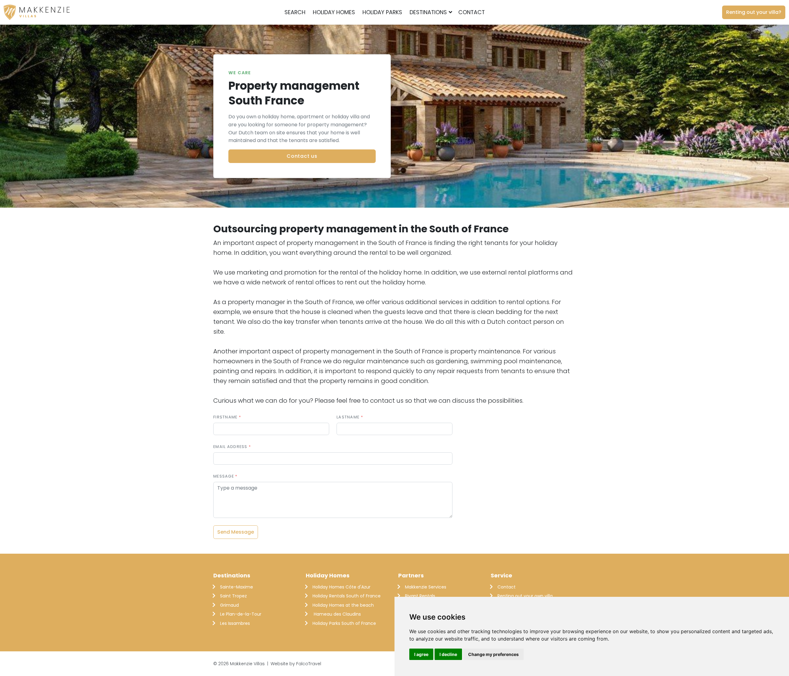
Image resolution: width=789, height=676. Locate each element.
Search (294, 12)
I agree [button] (421, 654)
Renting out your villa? (753, 12)
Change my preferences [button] (493, 654)
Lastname (348, 417)
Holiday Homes (334, 12)
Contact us (302, 156)
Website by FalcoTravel (296, 664)
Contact (471, 12)
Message (223, 476)
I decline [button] (448, 654)
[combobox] (498, 12)
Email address (230, 446)
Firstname (225, 417)
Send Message (235, 532)
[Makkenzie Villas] (37, 12)
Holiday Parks (382, 12)
